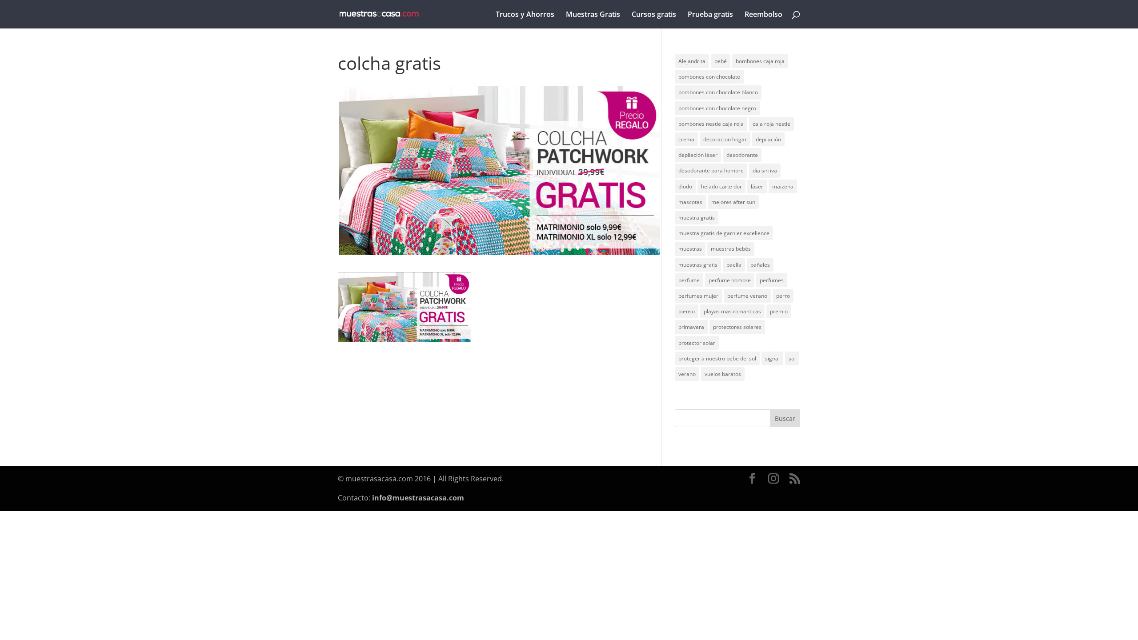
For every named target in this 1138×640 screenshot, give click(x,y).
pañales (760, 264)
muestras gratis (697, 264)
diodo (685, 186)
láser (757, 186)
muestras (690, 248)
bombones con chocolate (709, 76)
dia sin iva (765, 170)
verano (687, 374)
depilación (768, 139)
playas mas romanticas (732, 311)
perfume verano (747, 296)
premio (779, 311)
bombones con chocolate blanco (718, 92)
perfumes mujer (698, 296)
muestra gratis (696, 217)
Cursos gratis (654, 15)
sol (792, 358)
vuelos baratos (723, 374)
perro (783, 296)
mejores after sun (733, 202)
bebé (720, 61)
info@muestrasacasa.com (418, 498)
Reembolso (763, 15)
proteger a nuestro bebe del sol (717, 358)
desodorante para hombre (711, 170)
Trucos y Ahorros (525, 15)
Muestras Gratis (593, 15)
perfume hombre (730, 280)
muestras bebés (731, 248)
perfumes (772, 280)
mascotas (690, 202)
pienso (686, 311)
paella (733, 264)
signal (772, 358)
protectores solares (737, 327)
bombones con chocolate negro (717, 108)
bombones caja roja (760, 61)
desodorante (742, 155)
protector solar (696, 343)
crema (686, 139)
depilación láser (697, 155)
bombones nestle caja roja (711, 124)
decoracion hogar (725, 139)
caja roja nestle (771, 124)
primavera (691, 327)
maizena (782, 186)
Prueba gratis (710, 15)
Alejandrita (691, 61)
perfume (689, 280)
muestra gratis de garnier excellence (723, 233)
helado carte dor (721, 186)
